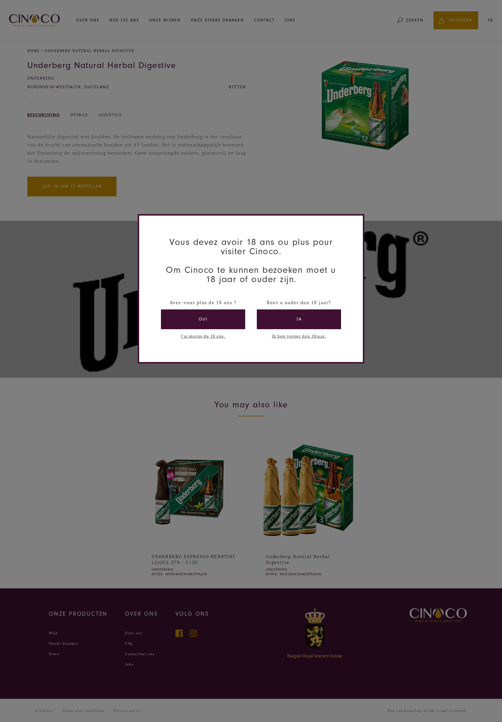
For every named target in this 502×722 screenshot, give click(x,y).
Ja (299, 319)
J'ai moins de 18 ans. (203, 336)
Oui (203, 319)
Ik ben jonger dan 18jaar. (299, 336)
